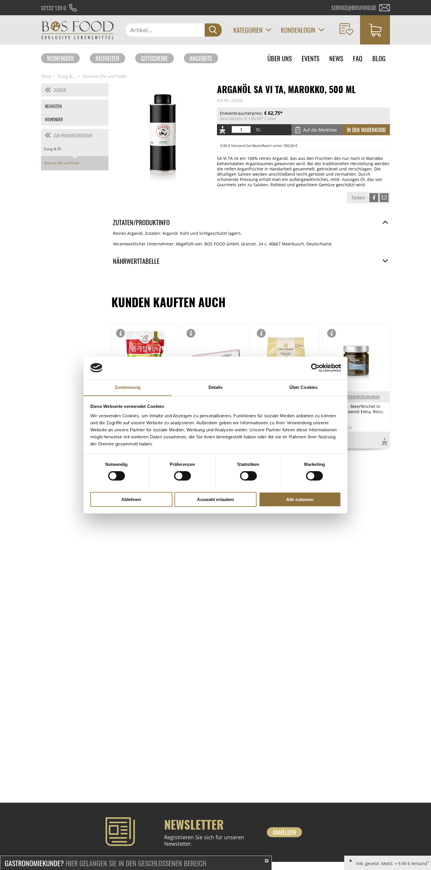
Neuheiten (107, 58)
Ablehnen (131, 499)
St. (258, 129)
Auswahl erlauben (215, 499)
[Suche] (213, 30)
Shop (46, 76)
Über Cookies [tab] (303, 386)
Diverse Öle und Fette (104, 76)
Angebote (201, 58)
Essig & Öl (52, 148)
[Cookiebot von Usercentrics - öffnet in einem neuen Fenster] (315, 367)
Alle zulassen (299, 499)
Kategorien (248, 30)
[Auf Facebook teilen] (373, 197)
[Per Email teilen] (384, 197)
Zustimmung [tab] (128, 386)
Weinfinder (60, 58)
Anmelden (284, 832)
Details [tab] (215, 386)
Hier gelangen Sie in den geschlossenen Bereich (105, 863)
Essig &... (67, 76)
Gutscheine (154, 58)
